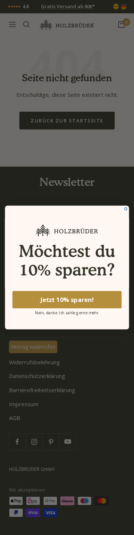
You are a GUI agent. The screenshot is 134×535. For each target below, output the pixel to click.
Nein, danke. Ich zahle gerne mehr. (67, 312)
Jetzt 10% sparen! (67, 299)
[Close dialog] (126, 209)
